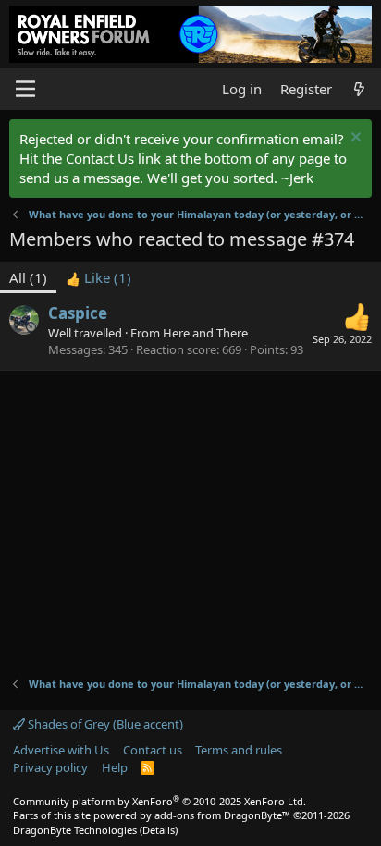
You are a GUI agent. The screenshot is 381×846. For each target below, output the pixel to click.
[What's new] (359, 89)
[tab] (98, 278)
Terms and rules (238, 750)
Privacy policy (50, 767)
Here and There (205, 333)
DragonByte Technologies (75, 830)
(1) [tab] (28, 277)
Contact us (152, 750)
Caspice (77, 313)
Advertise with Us (61, 750)
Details (158, 830)
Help (115, 767)
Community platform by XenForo (159, 801)
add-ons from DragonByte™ (222, 815)
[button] (25, 88)
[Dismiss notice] (354, 139)
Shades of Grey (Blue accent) (104, 724)
